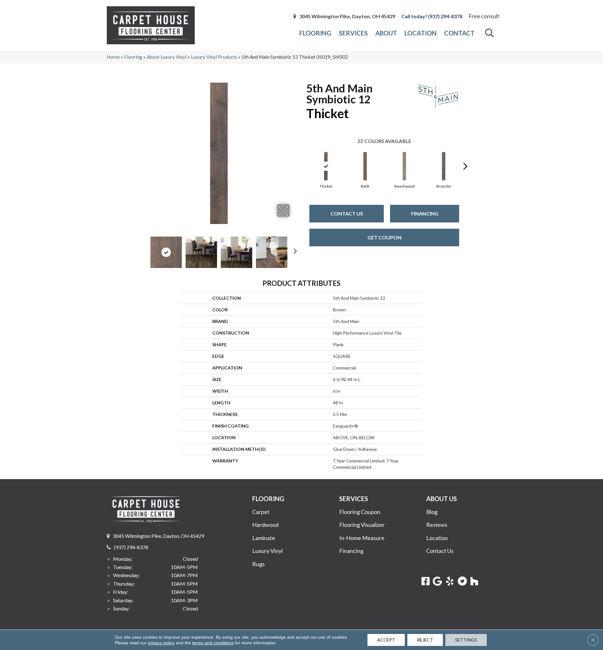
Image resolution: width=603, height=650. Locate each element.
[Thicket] (326, 166)
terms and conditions (213, 642)
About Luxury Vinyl (167, 57)
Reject (425, 639)
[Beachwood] (404, 166)
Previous (144, 249)
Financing (424, 213)
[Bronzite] (443, 166)
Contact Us (346, 213)
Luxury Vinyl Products (214, 57)
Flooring (133, 57)
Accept (386, 639)
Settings (466, 639)
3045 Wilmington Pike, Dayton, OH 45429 (347, 16)
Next (294, 249)
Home (113, 57)
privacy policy (161, 642)
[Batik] (365, 166)
